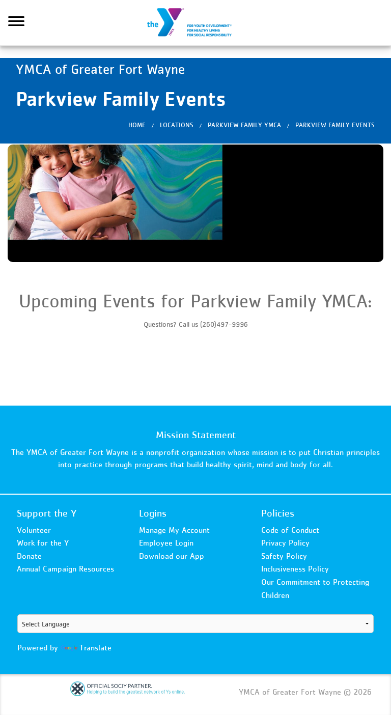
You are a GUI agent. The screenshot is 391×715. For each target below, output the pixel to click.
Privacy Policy (285, 542)
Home (137, 125)
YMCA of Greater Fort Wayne (195, 23)
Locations (176, 125)
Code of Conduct (290, 529)
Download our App (171, 555)
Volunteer (34, 529)
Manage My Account (174, 529)
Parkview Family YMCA (244, 125)
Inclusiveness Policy (295, 568)
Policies (277, 513)
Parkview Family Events (335, 125)
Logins (152, 513)
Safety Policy (284, 555)
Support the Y (47, 513)
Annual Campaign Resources (65, 568)
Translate (95, 647)
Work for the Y (43, 542)
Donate (29, 555)
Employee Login (166, 542)
